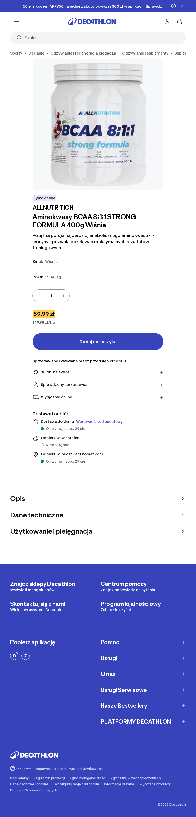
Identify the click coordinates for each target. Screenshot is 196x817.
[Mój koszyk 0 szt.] (180, 21)
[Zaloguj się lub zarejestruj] (167, 21)
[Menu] (16, 21)
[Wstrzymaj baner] (173, 6)
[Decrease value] (39, 296)
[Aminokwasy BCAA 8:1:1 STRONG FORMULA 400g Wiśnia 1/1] (98, 124)
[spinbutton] (51, 296)
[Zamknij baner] (182, 6)
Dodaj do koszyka (98, 341)
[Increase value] (63, 296)
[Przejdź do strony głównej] (92, 21)
